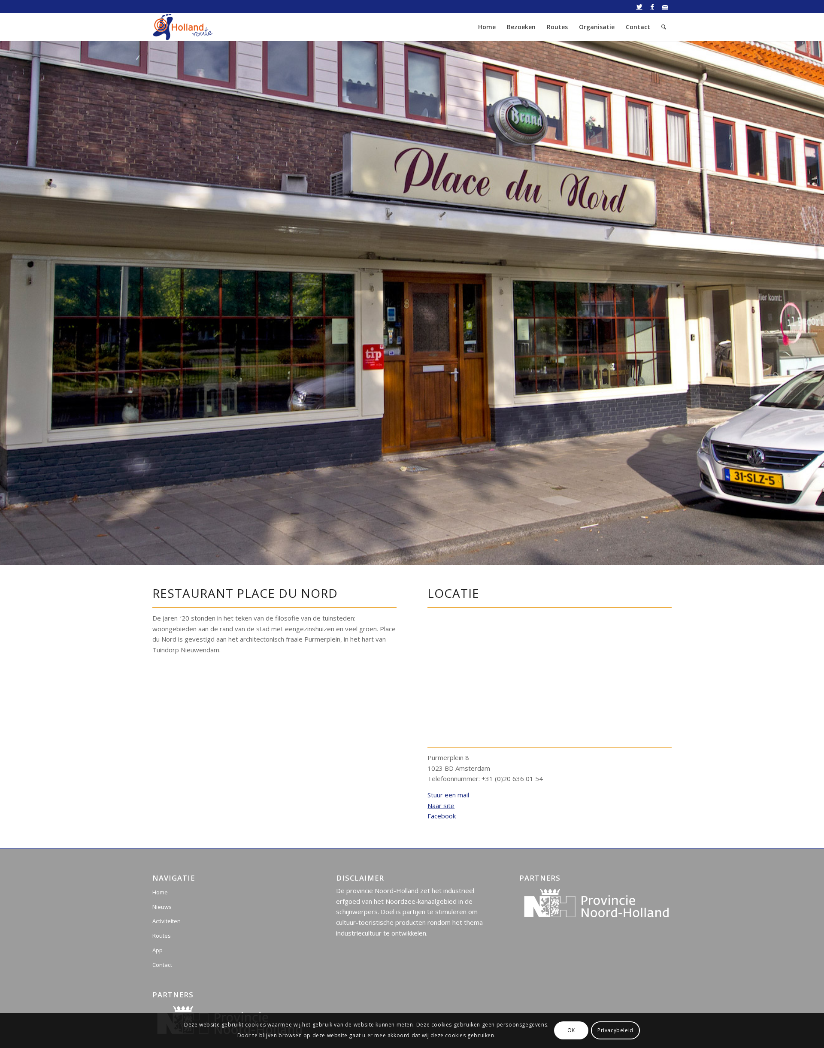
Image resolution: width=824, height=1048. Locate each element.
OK (571, 1030)
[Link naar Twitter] (639, 6)
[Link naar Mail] (665, 6)
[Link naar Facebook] (652, 6)
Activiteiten (166, 921)
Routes (161, 935)
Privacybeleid (615, 1030)
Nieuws (162, 907)
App (157, 950)
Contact (162, 965)
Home (160, 892)
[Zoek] (664, 27)
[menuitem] (487, 27)
